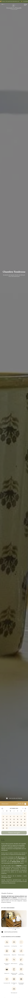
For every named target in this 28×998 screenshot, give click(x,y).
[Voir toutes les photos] (7, 798)
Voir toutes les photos (15, 798)
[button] (3, 919)
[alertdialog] (14, 1)
